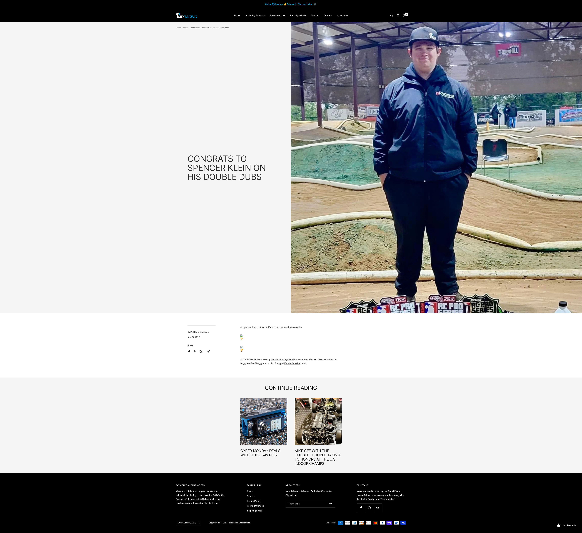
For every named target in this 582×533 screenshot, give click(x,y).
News (185, 27)
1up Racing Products (255, 15)
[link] (282, 359)
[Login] (398, 15)
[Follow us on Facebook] (361, 507)
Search (250, 496)
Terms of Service (255, 505)
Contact (328, 15)
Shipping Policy (254, 510)
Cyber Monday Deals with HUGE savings (260, 453)
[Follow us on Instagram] (369, 507)
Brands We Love (277, 15)
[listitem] (189, 351)
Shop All (315, 15)
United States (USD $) (187, 522)
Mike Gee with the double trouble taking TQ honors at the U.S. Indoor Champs (317, 457)
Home (237, 15)
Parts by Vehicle (298, 15)
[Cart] (404, 15)
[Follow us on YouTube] (378, 507)
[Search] (391, 15)
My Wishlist (342, 15)
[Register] (330, 504)
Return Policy (253, 501)
